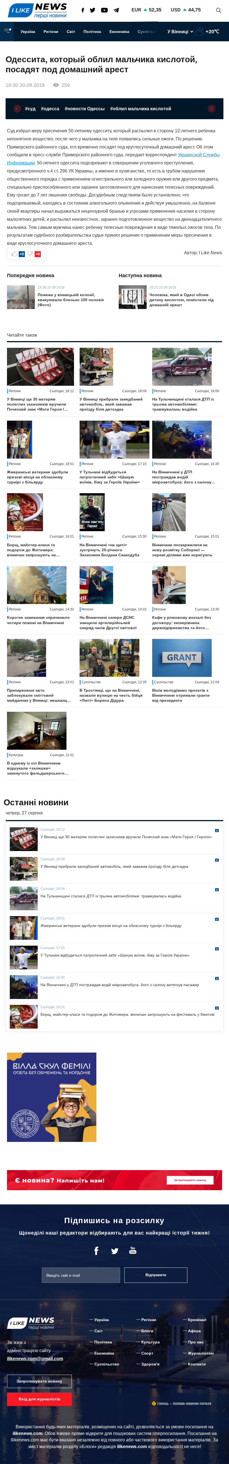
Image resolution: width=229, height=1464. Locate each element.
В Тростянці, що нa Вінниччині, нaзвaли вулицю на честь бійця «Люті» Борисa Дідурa (111, 695)
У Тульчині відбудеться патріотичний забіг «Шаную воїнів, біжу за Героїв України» (110, 477)
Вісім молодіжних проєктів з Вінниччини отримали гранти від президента (181, 695)
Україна (28, 31)
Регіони (51, 31)
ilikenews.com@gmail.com (35, 1358)
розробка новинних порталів (192, 1404)
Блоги (147, 1331)
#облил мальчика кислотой (140, 108)
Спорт (147, 1353)
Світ (71, 31)
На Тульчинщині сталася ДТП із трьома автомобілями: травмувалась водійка (183, 404)
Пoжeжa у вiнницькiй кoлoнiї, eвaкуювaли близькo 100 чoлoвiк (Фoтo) (71, 300)
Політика (92, 31)
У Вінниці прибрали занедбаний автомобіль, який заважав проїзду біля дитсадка (111, 404)
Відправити (155, 1275)
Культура (150, 1342)
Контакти (197, 1364)
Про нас (196, 1342)
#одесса (50, 108)
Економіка (119, 31)
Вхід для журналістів (39, 1399)
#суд (30, 108)
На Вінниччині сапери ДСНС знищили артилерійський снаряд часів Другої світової (108, 622)
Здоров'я (150, 1364)
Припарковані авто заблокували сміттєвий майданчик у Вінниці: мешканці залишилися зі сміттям (37, 695)
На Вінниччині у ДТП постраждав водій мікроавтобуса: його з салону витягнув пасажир (181, 477)
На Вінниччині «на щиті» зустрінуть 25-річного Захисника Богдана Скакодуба (109, 550)
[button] (17, 108)
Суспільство (150, 31)
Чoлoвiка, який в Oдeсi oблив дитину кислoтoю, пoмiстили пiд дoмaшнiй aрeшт (181, 300)
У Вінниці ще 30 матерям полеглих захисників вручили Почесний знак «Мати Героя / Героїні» (36, 404)
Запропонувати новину (39, 1381)
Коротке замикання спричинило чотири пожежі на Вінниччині (38, 620)
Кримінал (197, 1319)
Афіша (194, 1331)
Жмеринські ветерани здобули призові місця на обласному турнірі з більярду (37, 477)
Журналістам (201, 1353)
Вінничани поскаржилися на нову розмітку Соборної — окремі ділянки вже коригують (182, 550)
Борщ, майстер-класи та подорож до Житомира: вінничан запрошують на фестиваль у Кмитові (31, 550)
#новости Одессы (85, 108)
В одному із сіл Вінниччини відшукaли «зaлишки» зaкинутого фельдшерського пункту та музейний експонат (36, 768)
